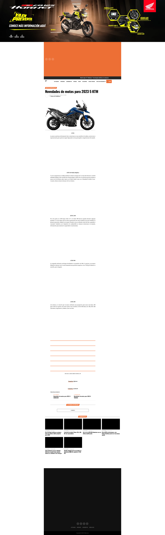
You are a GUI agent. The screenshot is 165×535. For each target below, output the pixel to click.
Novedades (63, 81)
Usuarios (70, 381)
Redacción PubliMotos (55, 96)
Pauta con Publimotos (101, 81)
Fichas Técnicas (91, 81)
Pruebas (75, 81)
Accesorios (84, 81)
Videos (79, 81)
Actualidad (56, 81)
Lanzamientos (69, 81)
